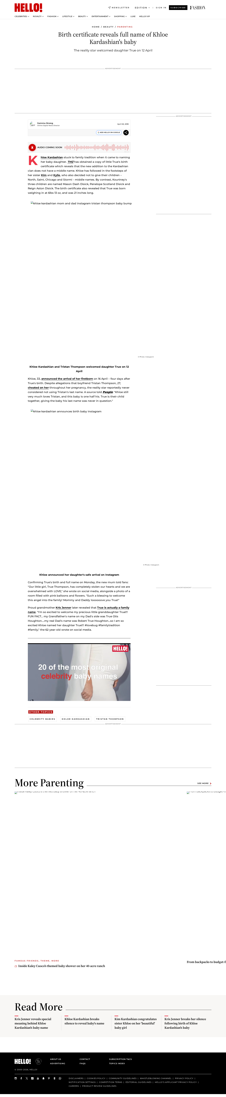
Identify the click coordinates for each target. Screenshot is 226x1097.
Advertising (57, 1063)
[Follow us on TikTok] (32, 1078)
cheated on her (38, 387)
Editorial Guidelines (138, 1082)
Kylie (56, 175)
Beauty (82, 16)
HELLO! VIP (144, 16)
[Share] (126, 133)
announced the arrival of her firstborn (67, 378)
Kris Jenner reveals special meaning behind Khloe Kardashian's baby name (33, 1023)
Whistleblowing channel (156, 1078)
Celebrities (21, 16)
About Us (55, 1059)
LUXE (133, 16)
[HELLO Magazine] (28, 7)
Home (96, 27)
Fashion (51, 16)
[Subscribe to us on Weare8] (54, 1078)
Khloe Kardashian (52, 157)
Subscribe (178, 7)
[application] (79, 672)
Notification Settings (82, 1082)
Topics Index (117, 1063)
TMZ (70, 161)
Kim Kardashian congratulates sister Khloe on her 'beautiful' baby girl (136, 1023)
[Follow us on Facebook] (21, 1078)
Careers (74, 1086)
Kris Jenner (63, 607)
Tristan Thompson (110, 719)
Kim (44, 175)
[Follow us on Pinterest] (49, 1078)
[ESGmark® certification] (36, 1061)
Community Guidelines (123, 1078)
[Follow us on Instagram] (16, 1078)
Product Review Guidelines (99, 1086)
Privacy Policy (184, 1078)
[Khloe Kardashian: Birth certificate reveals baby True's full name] (197, 8)
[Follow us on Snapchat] (43, 1078)
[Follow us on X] (27, 1078)
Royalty (37, 16)
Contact (85, 1059)
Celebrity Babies (42, 719)
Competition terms (110, 1082)
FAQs (83, 1063)
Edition (141, 7)
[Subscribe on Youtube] (38, 1078)
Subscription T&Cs (119, 1059)
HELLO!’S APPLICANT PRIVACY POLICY (176, 1082)
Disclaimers (76, 1078)
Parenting (125, 27)
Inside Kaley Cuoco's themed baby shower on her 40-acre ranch (61, 966)
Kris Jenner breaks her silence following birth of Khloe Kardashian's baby (185, 1023)
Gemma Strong (45, 123)
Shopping (119, 16)
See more (203, 783)
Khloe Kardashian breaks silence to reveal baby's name (84, 1021)
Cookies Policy (96, 1078)
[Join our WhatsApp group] (60, 1078)
